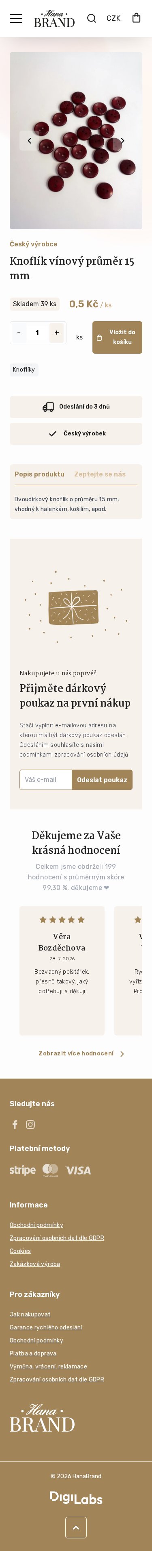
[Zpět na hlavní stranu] (76, 1418)
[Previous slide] (29, 141)
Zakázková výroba (35, 1264)
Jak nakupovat (30, 1314)
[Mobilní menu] (16, 19)
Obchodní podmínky (36, 1225)
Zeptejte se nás (100, 474)
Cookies (20, 1251)
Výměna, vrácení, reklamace (48, 1366)
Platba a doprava (33, 1353)
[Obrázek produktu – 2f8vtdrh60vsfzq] (76, 140)
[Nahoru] (76, 1527)
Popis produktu (39, 474)
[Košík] (136, 18)
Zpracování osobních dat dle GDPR (57, 1238)
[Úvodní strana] (54, 18)
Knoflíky (24, 369)
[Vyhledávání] (91, 18)
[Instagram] (30, 1124)
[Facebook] (15, 1124)
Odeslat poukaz (102, 780)
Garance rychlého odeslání (46, 1327)
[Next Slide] (123, 141)
